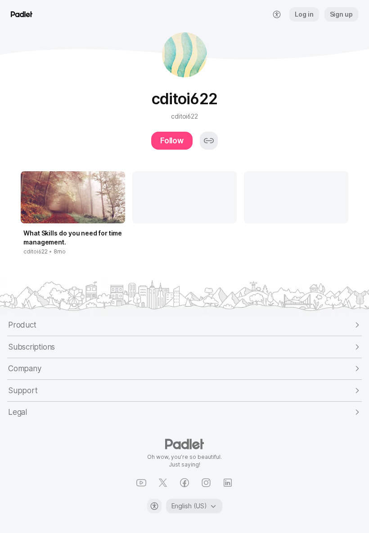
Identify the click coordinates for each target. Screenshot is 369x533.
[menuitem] (277, 14)
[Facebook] (184, 482)
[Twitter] (163, 482)
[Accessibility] (154, 506)
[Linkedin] (227, 482)
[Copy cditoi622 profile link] (209, 141)
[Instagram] (206, 482)
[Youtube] (141, 482)
